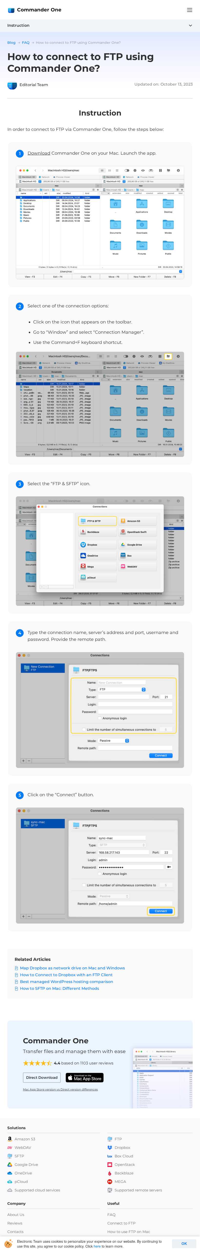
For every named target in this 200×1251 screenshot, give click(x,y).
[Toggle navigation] (190, 10)
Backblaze (124, 1173)
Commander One (39, 10)
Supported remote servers (138, 1190)
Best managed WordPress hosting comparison (66, 981)
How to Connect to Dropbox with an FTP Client (66, 975)
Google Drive (26, 1164)
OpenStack (125, 1164)
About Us (15, 1214)
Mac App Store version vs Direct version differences (60, 1089)
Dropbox (122, 1147)
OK (184, 1244)
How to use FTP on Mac (128, 1231)
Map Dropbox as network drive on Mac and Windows (72, 968)
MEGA (120, 1181)
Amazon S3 (25, 1139)
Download (39, 153)
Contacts (15, 1231)
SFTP (19, 1156)
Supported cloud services (37, 1190)
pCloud (21, 1181)
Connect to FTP (121, 1223)
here (97, 1246)
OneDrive (23, 1173)
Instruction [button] (18, 25)
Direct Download (42, 1077)
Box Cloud (124, 1156)
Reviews (14, 1223)
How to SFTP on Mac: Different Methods (59, 988)
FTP (118, 1139)
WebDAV (23, 1147)
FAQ (111, 1214)
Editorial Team (34, 84)
